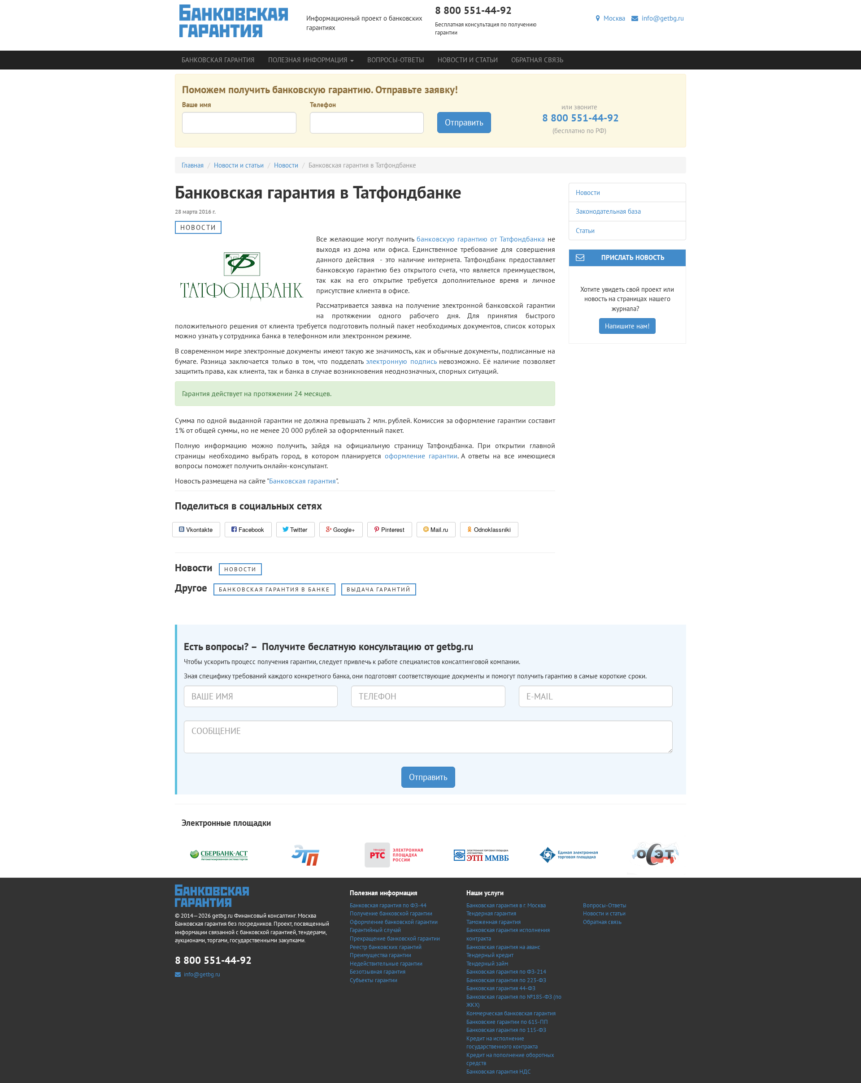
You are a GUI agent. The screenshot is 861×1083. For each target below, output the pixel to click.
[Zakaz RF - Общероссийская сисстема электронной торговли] (656, 854)
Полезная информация (308, 60)
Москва (612, 18)
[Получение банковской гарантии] (234, 20)
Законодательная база (608, 211)
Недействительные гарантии (386, 963)
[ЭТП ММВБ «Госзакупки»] (481, 854)
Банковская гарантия (218, 60)
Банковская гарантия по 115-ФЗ (506, 1030)
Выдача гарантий (379, 589)
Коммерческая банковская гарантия (511, 1013)
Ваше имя (196, 104)
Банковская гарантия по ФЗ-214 (506, 971)
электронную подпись (401, 361)
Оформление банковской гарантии (394, 922)
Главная (193, 165)
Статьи (585, 230)
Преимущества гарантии (380, 955)
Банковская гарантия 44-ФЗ (500, 988)
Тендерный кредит (489, 955)
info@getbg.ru (661, 18)
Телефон (323, 104)
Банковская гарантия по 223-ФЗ (506, 980)
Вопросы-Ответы (395, 60)
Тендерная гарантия (491, 913)
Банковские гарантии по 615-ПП (507, 1022)
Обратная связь (537, 60)
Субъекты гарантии (373, 980)
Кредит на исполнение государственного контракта (502, 1043)
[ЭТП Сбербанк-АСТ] (219, 854)
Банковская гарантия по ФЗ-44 (388, 905)
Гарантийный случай (375, 930)
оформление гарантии (421, 455)
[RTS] (394, 854)
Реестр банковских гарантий (386, 947)
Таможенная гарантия (493, 922)
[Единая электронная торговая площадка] (568, 854)
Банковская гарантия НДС (498, 1071)
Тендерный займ (487, 963)
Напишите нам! (627, 326)
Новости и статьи (468, 60)
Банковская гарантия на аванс (503, 947)
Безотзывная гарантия (377, 971)
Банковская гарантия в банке (274, 589)
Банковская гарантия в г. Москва (506, 905)
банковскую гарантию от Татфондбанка (481, 238)
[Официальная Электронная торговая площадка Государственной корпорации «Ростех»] (306, 854)
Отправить (464, 122)
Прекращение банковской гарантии (395, 938)
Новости (286, 165)
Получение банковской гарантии (391, 913)
